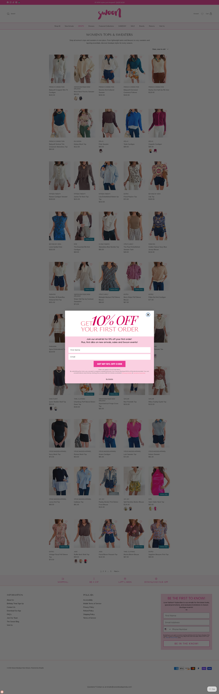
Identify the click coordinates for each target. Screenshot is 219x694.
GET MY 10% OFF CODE (109, 364)
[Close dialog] (148, 315)
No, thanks (109, 379)
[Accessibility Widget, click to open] (2, 691)
